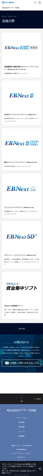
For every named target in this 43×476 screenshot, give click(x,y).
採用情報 (21, 436)
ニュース (21, 431)
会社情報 (21, 427)
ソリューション (12, 16)
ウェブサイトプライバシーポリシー (21, 453)
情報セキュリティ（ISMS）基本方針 (21, 446)
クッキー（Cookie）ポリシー (23, 471)
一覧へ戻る (21, 329)
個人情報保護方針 (21, 449)
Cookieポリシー (21, 457)
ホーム (4, 16)
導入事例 (21, 422)
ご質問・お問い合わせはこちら (24, 363)
